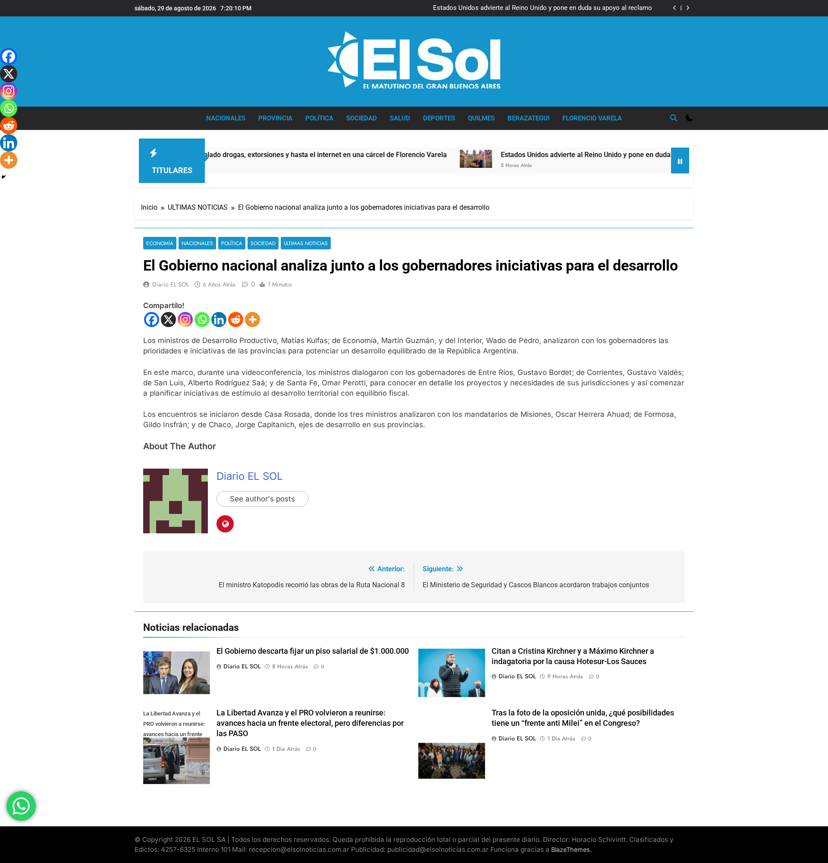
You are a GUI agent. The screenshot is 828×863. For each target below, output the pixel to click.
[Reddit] (235, 319)
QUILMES (481, 118)
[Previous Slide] (675, 8)
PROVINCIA (275, 118)
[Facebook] (151, 319)
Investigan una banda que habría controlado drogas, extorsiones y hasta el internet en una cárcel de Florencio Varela (231, 155)
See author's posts (262, 498)
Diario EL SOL (170, 284)
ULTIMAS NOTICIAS (306, 243)
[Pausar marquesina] (680, 160)
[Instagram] (185, 319)
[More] (252, 319)
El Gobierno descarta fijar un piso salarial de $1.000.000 (312, 651)
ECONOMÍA (159, 243)
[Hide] (3, 176)
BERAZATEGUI (528, 118)
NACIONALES (225, 118)
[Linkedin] (218, 319)
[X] (168, 319)
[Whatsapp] (202, 319)
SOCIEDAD (361, 118)
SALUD (400, 118)
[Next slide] (687, 8)
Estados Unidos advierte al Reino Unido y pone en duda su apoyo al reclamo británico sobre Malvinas (542, 8)
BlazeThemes (570, 849)
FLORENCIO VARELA (592, 118)
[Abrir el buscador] (673, 117)
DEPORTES (439, 118)
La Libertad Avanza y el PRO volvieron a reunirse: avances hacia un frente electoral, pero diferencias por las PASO (310, 723)
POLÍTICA (319, 118)
